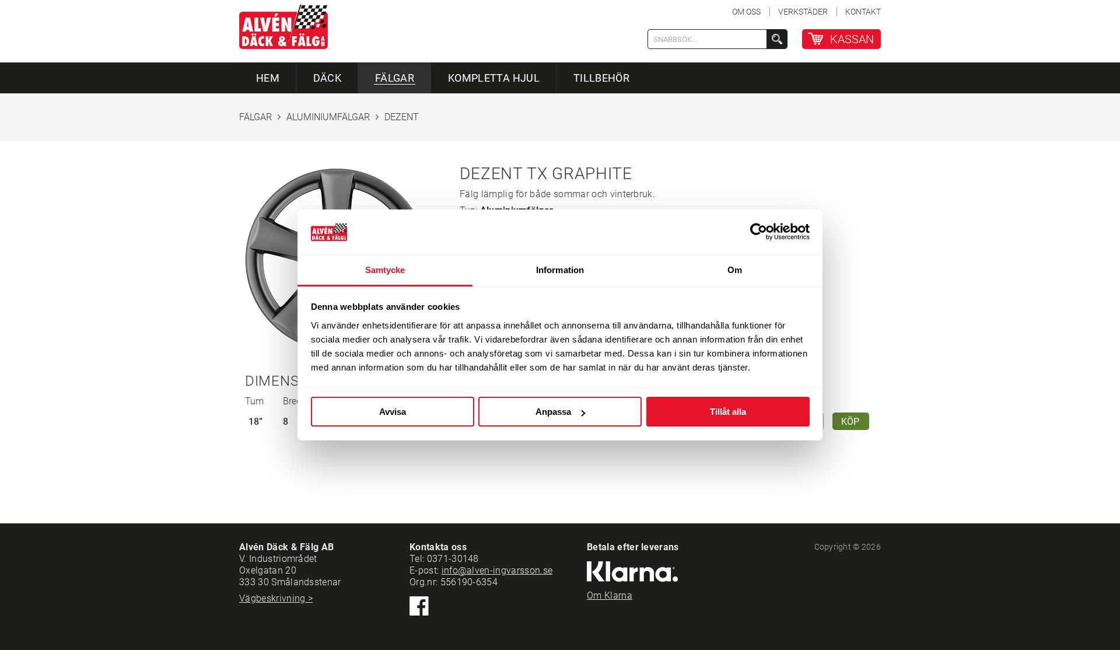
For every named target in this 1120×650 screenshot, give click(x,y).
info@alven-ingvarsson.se (497, 570)
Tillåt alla (728, 412)
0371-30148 (453, 558)
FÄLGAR (255, 117)
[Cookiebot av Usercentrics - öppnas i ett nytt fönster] (759, 232)
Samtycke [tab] (385, 270)
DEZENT (401, 117)
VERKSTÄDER (803, 11)
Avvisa (392, 412)
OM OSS (746, 11)
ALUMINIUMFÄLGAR (328, 117)
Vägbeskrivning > (276, 598)
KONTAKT (863, 11)
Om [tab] (734, 270)
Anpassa (553, 412)
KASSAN (852, 39)
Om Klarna (609, 595)
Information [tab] (560, 270)
